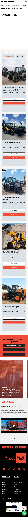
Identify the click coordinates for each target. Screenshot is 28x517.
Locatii (4, 489)
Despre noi (4, 480)
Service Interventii (18, 482)
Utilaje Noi (8, 5)
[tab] (8, 56)
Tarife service (17, 486)
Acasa (2, 5)
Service (15, 484)
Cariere (4, 484)
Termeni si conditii (6, 498)
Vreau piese (14, 350)
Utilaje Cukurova (16, 5)
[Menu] (26, 2)
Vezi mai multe (14, 439)
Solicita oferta (14, 103)
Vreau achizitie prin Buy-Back (14, 345)
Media (3, 486)
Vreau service (14, 354)
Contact (4, 491)
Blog (3, 496)
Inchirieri (16, 480)
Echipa (4, 482)
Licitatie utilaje (17, 491)
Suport (4, 493)
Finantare (16, 489)
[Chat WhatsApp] (24, 513)
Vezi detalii (14, 99)
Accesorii (16, 493)
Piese (15, 496)
